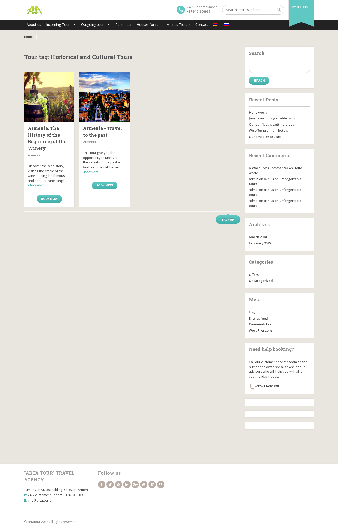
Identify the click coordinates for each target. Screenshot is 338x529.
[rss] (118, 484)
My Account (301, 7)
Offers (254, 274)
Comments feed (261, 324)
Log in (254, 312)
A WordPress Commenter (268, 168)
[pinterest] (160, 484)
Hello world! (258, 112)
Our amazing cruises (265, 136)
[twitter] (110, 484)
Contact (201, 24)
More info (35, 185)
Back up (228, 219)
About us (34, 24)
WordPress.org (260, 330)
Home (28, 37)
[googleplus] (135, 484)
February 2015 (260, 243)
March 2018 (258, 237)
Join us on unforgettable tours (272, 118)
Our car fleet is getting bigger (272, 124)
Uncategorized (261, 280)
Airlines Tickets (179, 24)
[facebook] (101, 484)
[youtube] (143, 484)
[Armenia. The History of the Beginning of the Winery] (49, 97)
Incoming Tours (58, 24)
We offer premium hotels (268, 130)
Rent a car (123, 24)
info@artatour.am (41, 500)
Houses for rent (149, 24)
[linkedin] (127, 484)
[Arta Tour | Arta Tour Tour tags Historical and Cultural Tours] (34, 10)
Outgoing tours (93, 24)
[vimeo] (152, 484)
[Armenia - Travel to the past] (104, 97)
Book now (49, 199)
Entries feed (258, 318)
